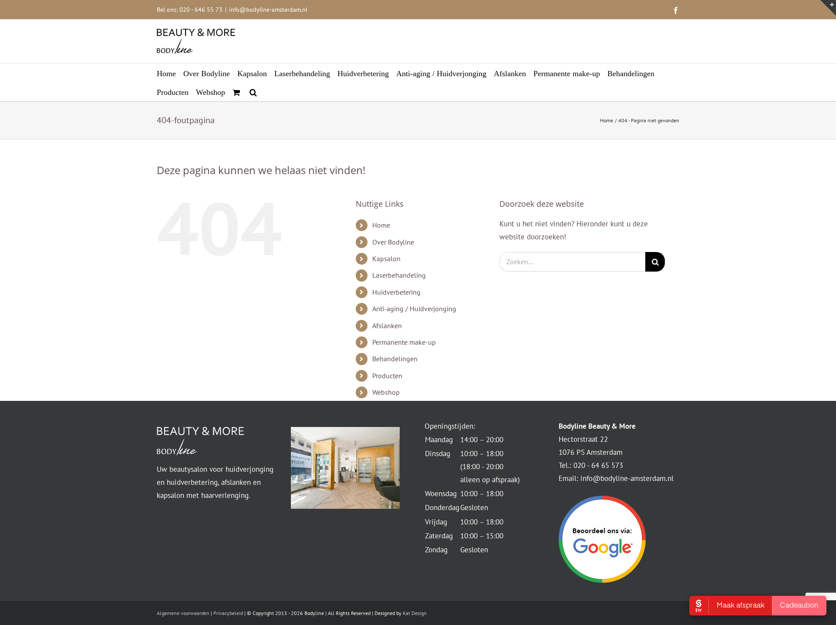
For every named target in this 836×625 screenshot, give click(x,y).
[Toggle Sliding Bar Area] (828, 8)
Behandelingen (395, 358)
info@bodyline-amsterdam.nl (268, 9)
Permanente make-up (404, 342)
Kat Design (415, 613)
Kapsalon (386, 258)
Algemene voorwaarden (183, 613)
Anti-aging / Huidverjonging (414, 308)
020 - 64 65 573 (598, 465)
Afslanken (387, 325)
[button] (253, 91)
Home (381, 225)
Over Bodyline (393, 242)
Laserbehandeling (399, 275)
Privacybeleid (228, 613)
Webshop (386, 392)
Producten (387, 375)
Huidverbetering (396, 292)
